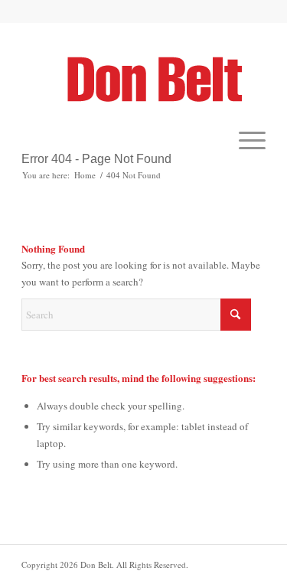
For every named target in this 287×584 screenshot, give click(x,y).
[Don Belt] (165, 78)
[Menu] (244, 140)
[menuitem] (244, 140)
